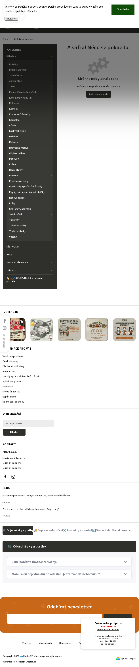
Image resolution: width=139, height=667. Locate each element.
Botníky (13, 64)
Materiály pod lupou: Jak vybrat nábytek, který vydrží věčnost (36, 495)
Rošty (12, 203)
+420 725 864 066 (108, 626)
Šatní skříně (15, 214)
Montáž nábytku (11, 392)
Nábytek (11, 56)
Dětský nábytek (18, 70)
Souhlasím (123, 9)
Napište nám (9, 397)
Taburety (14, 220)
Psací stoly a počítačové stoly (25, 186)
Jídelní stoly (15, 81)
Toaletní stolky (17, 231)
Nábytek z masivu (19, 148)
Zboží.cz (26, 643)
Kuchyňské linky (18, 131)
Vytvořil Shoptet (128, 658)
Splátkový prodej (12, 381)
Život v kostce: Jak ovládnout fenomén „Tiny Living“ (31, 509)
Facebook (5, 476)
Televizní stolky (18, 225)
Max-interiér (45, 643)
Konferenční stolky (19, 114)
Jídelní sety (15, 75)
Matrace (13, 142)
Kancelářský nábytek (20, 98)
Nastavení (11, 18)
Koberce (14, 103)
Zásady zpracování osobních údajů (21, 376)
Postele (13, 175)
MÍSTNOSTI (13, 247)
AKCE (9, 255)
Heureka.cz (65, 643)
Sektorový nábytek (20, 209)
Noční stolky (16, 170)
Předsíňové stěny (19, 181)
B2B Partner (9, 371)
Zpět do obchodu (98, 94)
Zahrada (11, 270)
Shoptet (13, 661)
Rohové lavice (17, 198)
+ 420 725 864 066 (12, 463)
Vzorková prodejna (13, 356)
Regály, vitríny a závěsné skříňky (27, 192)
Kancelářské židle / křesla (23, 92)
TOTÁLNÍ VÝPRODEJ (17, 262)
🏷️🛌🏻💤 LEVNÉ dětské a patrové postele (25, 280)
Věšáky (13, 237)
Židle (12, 86)
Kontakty (8, 386)
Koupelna (14, 120)
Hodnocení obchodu (13, 402)
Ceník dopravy (10, 361)
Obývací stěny (17, 153)
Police (12, 164)
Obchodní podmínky (13, 366)
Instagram (13, 476)
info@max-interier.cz (14, 458)
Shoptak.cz (31, 661)
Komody (13, 109)
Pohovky (14, 159)
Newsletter (3, 340)
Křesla (12, 125)
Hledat (14, 432)
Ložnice (13, 136)
